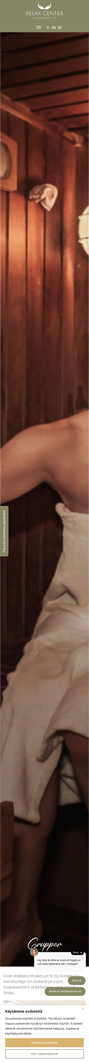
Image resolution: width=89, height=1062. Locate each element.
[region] (44, 1033)
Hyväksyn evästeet (44, 1042)
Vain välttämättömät (44, 1054)
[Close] (84, 1008)
